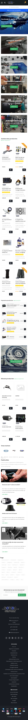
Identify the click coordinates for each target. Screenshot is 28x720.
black (8, 572)
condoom (20, 572)
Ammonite (13, 559)
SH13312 (17, 396)
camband (13, 572)
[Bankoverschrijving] (7, 709)
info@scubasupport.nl (14, 632)
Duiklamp (16, 562)
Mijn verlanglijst (14, 698)
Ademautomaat (5, 559)
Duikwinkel (14, 682)
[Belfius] (11, 709)
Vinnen (3, 569)
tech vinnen (10, 577)
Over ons (14, 646)
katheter (12, 574)
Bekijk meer (14, 49)
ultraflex (12, 579)
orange (18, 574)
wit (22, 579)
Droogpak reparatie (14, 667)
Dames (3, 562)
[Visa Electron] (20, 713)
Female (22, 562)
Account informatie (14, 692)
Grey (9, 564)
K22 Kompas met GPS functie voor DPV (6, 190)
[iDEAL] (7, 711)
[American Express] (3, 709)
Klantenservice (14, 655)
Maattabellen (14, 686)
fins (3, 574)
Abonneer (22, 595)
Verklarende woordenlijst (14, 684)
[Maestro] (15, 711)
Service (10, 567)
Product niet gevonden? (14, 679)
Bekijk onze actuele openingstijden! (14, 10)
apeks (3, 572)
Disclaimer (14, 650)
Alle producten (14, 702)
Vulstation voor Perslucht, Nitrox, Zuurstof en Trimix (14, 673)
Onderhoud (15, 564)
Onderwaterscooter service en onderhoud (14, 669)
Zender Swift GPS (6, 427)
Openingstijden (14, 677)
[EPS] (24, 709)
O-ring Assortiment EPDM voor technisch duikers (7, 252)
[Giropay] (3, 711)
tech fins (4, 577)
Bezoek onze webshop (16, 361)
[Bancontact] (24, 711)
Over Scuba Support (14, 675)
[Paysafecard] (12, 713)
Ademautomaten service (14, 659)
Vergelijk (14, 700)
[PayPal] (8, 713)
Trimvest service (14, 671)
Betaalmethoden (14, 653)
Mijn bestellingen (14, 694)
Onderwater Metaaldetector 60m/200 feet (6, 159)
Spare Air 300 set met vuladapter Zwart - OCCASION (20, 159)
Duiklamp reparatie (14, 665)
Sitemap (14, 657)
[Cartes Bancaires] (15, 709)
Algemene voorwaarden (14, 648)
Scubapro (4, 567)
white (17, 579)
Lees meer (4, 494)
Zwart (20, 569)
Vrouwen (9, 569)
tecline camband (5, 579)
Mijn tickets (14, 696)
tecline (16, 577)
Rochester (22, 564)
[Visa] (16, 713)
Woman (15, 569)
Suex (15, 567)
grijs (7, 574)
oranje (23, 574)
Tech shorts (21, 567)
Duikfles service (14, 663)
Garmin (4, 564)
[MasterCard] (19, 711)
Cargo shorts (20, 559)
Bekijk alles (17, 300)
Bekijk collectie (5, 140)
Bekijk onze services (6, 26)
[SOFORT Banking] (19, 709)
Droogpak (9, 562)
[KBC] (11, 711)
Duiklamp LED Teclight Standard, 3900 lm (20, 190)
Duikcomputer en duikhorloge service (14, 661)
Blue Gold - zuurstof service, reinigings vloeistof (20, 252)
